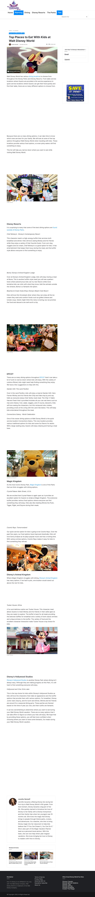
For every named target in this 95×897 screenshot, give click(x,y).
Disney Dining (67, 886)
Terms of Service (40, 877)
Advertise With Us (40, 881)
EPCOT (42, 377)
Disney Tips (66, 884)
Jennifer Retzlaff (14, 44)
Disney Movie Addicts (70, 883)
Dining (27, 12)
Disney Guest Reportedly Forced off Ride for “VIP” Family (30, 863)
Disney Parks (12, 33)
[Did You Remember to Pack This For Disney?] (46, 855)
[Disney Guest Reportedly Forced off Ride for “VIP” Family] (31, 855)
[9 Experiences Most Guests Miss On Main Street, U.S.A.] (15, 855)
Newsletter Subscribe (41, 883)
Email (67, 54)
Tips (59, 12)
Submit (67, 59)
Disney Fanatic (67, 881)
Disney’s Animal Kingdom (48, 578)
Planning (18, 12)
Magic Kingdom (35, 485)
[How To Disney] (14, 5)
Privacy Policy (39, 879)
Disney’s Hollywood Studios (17, 680)
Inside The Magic (68, 889)
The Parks (51, 12)
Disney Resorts (38, 12)
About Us (37, 885)
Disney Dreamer (68, 887)
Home (10, 12)
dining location (34, 76)
